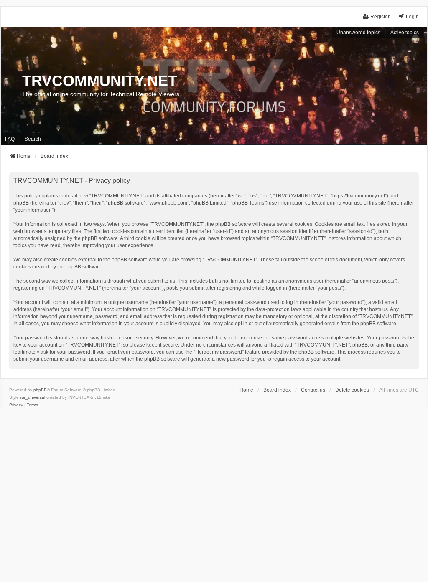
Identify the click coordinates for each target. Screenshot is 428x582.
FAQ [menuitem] (10, 139)
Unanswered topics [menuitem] (358, 32)
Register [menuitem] (380, 17)
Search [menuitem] (33, 139)
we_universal (32, 397)
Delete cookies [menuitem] (352, 390)
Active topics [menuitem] (404, 32)
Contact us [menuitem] (313, 390)
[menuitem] (16, 405)
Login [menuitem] (412, 17)
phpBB (40, 389)
